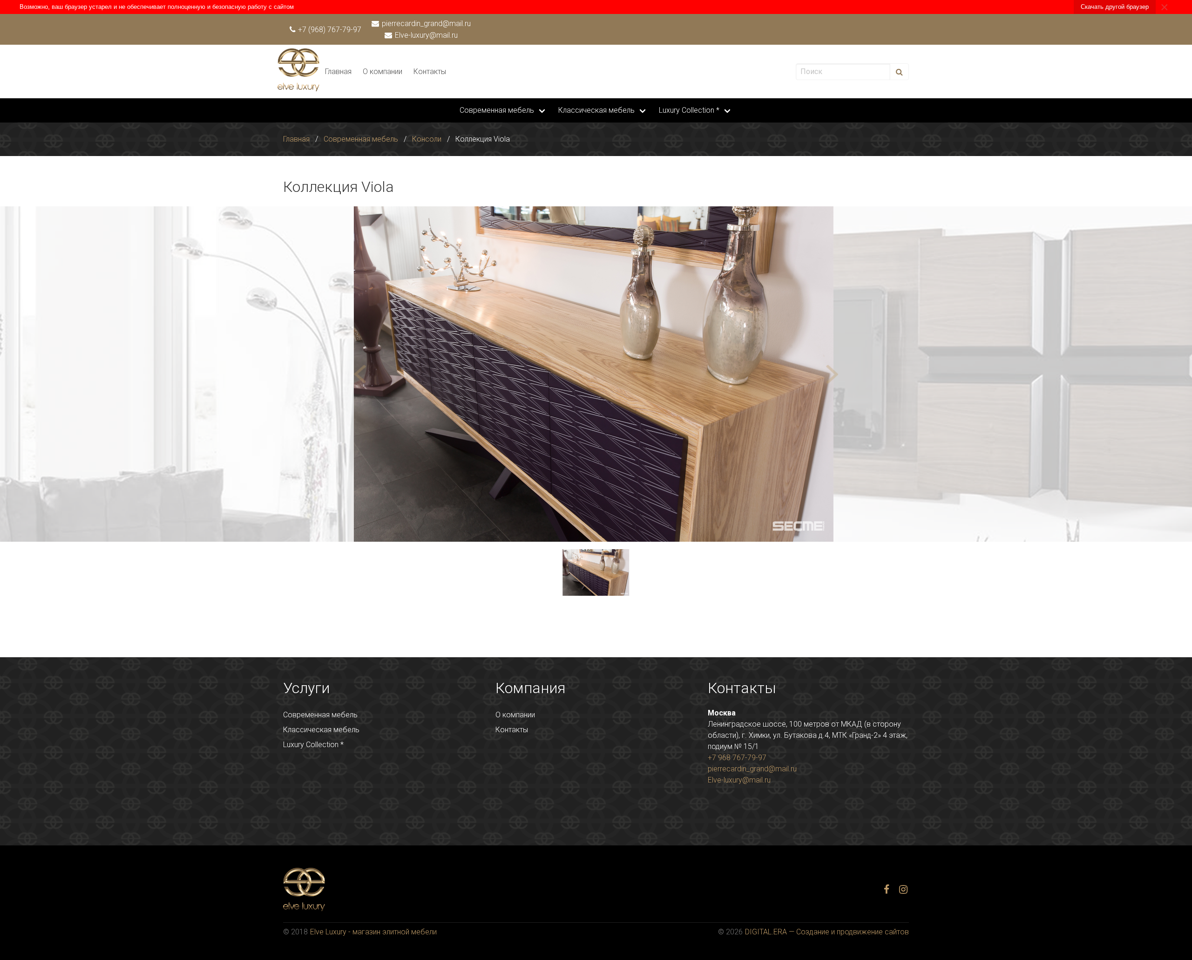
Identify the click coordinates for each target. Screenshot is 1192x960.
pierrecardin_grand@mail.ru (425, 23)
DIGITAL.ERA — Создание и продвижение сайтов (827, 931)
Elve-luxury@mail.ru (425, 35)
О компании (382, 71)
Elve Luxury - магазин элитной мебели (373, 931)
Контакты (429, 71)
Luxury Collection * (689, 110)
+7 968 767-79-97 (737, 757)
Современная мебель (497, 110)
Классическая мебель (596, 110)
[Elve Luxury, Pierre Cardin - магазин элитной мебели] (298, 88)
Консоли (426, 139)
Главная (338, 71)
